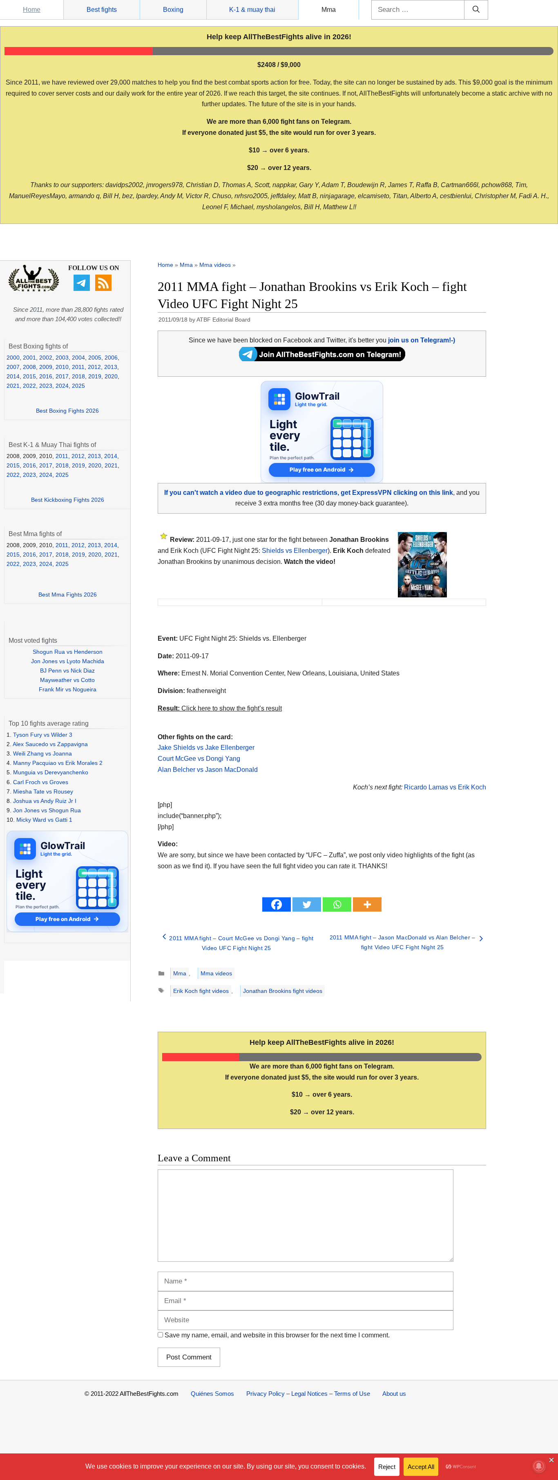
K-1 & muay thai (252, 9)
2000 (13, 357)
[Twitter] (306, 904)
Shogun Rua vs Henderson (68, 651)
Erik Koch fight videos (201, 991)
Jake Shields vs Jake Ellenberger (206, 747)
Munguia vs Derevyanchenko (50, 772)
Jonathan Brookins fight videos (282, 991)
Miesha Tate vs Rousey (43, 791)
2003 (62, 357)
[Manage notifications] (538, 1466)
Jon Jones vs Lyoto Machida (67, 661)
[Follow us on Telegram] (83, 289)
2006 (111, 357)
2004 (78, 357)
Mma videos (215, 265)
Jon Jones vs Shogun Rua (47, 810)
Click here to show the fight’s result (220, 708)
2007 (13, 367)
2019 (94, 376)
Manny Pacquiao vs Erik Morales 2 (58, 763)
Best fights (102, 9)
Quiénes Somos (212, 1393)
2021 (13, 385)
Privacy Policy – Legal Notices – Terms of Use (308, 1393)
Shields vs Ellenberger (295, 550)
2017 (62, 376)
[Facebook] (276, 904)
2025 (78, 385)
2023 (45, 385)
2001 (29, 357)
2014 (13, 376)
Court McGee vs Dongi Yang (199, 758)
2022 (29, 385)
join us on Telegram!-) (421, 340)
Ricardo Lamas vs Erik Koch (445, 787)
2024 (62, 385)
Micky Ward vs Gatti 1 (44, 819)
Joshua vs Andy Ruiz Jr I (44, 801)
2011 (78, 367)
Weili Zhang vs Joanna (42, 753)
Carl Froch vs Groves (40, 782)
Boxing (173, 9)
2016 (45, 376)
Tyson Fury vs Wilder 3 (42, 734)
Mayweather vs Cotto (67, 680)
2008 (29, 367)
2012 (94, 367)
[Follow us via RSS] (104, 289)
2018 (78, 376)
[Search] (476, 10)
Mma (328, 9)
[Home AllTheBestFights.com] (33, 289)
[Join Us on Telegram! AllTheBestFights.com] (322, 359)
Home (31, 9)
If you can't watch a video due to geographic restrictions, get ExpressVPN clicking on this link (308, 492)
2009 (45, 367)
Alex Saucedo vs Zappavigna (50, 744)
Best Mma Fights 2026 (67, 594)
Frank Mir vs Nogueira (67, 689)
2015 (29, 376)
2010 (62, 367)
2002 (45, 357)
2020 (111, 376)
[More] (367, 904)
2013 (110, 367)
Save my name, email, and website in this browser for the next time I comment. (277, 1335)
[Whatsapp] (337, 904)
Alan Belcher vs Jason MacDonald (208, 769)
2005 (94, 357)
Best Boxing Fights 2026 (67, 410)
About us (394, 1393)
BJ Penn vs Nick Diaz (67, 670)
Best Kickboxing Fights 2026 (67, 499)
